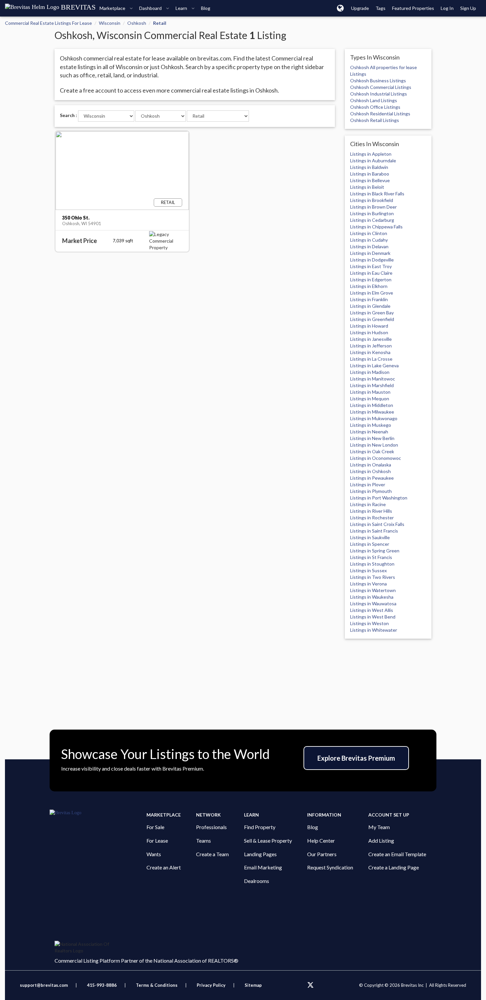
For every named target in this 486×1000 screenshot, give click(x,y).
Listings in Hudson (369, 332)
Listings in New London (374, 445)
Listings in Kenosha (370, 352)
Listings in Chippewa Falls (376, 226)
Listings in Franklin (369, 299)
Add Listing (381, 840)
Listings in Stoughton (372, 564)
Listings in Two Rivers (372, 577)
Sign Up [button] (468, 8)
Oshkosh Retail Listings (374, 120)
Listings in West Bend (372, 617)
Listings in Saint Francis (374, 531)
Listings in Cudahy (369, 240)
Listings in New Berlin (372, 438)
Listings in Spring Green (374, 550)
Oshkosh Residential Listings (380, 113)
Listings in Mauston (370, 392)
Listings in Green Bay (372, 312)
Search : (68, 115)
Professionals (211, 827)
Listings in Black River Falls (377, 193)
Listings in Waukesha (371, 597)
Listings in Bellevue (370, 180)
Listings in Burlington (372, 213)
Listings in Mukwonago (373, 418)
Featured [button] (413, 8)
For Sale (155, 827)
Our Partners (322, 854)
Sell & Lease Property (268, 840)
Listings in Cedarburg (372, 220)
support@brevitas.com (44, 985)
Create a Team (212, 854)
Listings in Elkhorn (368, 286)
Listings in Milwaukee (372, 412)
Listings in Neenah (369, 431)
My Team (379, 827)
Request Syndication (330, 867)
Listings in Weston (369, 623)
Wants (153, 854)
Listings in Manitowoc (372, 378)
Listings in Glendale (370, 306)
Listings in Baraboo (369, 174)
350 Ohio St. (76, 217)
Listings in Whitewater (373, 630)
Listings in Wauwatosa (373, 603)
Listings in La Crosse (371, 359)
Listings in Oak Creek (372, 451)
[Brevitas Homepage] (98, 813)
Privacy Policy (211, 985)
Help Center (321, 840)
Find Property (259, 827)
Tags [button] (380, 8)
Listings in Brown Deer (373, 207)
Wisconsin (109, 23)
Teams (203, 840)
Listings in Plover (367, 484)
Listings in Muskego (370, 425)
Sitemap (253, 985)
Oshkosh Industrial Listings (378, 94)
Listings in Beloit (367, 187)
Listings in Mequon (369, 398)
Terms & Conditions (157, 985)
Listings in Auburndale (373, 160)
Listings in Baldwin (369, 167)
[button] (340, 8)
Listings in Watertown (373, 590)
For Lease (157, 840)
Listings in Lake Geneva (374, 365)
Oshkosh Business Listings (378, 80)
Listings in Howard (369, 326)
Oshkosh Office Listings (375, 107)
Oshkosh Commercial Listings (380, 87)
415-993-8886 (102, 985)
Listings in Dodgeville (372, 259)
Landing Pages (260, 854)
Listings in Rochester (372, 517)
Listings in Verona (368, 583)
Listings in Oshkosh (370, 471)
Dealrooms (256, 881)
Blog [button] (205, 8)
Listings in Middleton (371, 405)
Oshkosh (136, 23)
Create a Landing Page (393, 867)
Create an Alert (163, 867)
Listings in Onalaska (370, 464)
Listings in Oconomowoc (375, 458)
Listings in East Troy (371, 266)
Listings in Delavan (369, 246)
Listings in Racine (368, 504)
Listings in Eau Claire (371, 273)
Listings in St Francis (371, 557)
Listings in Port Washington (378, 497)
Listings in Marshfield (372, 385)
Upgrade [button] (360, 8)
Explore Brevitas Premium (356, 758)
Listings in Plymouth (371, 491)
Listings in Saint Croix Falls (377, 524)
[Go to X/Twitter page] (310, 985)
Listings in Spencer (369, 544)
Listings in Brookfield (371, 200)
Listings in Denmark (370, 253)
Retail (159, 23)
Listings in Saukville (370, 537)
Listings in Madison (369, 372)
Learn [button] (182, 8)
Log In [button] (447, 8)
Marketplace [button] (113, 8)
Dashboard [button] (151, 8)
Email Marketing (263, 867)
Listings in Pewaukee (372, 478)
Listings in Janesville (371, 339)
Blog (312, 827)
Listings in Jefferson (371, 345)
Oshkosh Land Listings (373, 100)
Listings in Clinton (368, 233)
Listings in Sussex (368, 570)
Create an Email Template (397, 854)
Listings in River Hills (371, 511)
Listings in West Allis (371, 610)
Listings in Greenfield (372, 319)
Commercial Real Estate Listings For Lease (48, 23)
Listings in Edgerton (370, 279)
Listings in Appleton (370, 154)
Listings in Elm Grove (371, 293)
